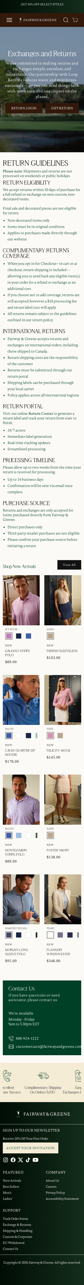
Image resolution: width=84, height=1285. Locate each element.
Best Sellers (11, 1186)
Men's (7, 1193)
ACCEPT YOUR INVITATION (30, 1148)
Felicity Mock (58, 750)
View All (69, 565)
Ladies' (7, 1199)
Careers (51, 1186)
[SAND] (50, 636)
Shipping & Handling (17, 1231)
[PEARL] (50, 935)
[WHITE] (18, 735)
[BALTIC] (28, 636)
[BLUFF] (18, 835)
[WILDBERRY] (60, 935)
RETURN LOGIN (24, 108)
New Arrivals (12, 1180)
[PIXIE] (50, 735)
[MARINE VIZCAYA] (9, 935)
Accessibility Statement (62, 1199)
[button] (75, 20)
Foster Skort (58, 850)
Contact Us (10, 1249)
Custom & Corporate (17, 1237)
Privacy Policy (55, 1193)
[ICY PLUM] (9, 636)
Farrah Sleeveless (62, 651)
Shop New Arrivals (19, 566)
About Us (52, 1180)
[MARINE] (18, 636)
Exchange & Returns (17, 1225)
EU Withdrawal (13, 1243)
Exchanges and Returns (42, 54)
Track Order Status (15, 1219)
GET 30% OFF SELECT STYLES (42, 4)
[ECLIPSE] (70, 935)
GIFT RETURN (62, 108)
